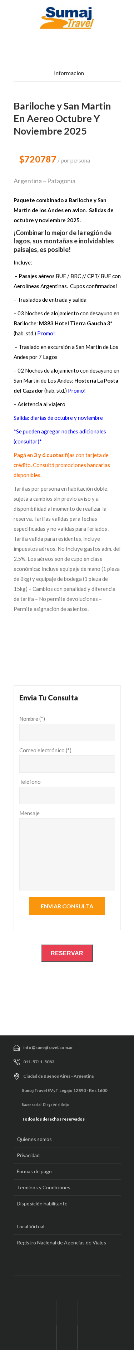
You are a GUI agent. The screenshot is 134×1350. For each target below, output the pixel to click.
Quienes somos (34, 1139)
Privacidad (28, 1155)
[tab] (67, 75)
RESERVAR (67, 953)
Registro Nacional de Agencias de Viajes (61, 1242)
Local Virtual (30, 1226)
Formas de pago (34, 1171)
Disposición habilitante (42, 1203)
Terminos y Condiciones (43, 1187)
